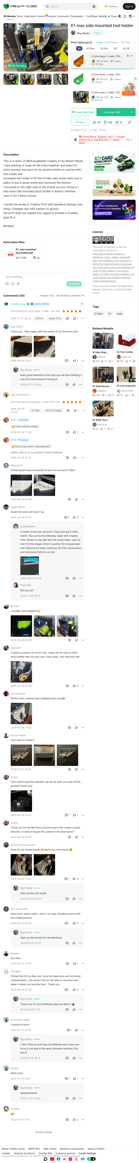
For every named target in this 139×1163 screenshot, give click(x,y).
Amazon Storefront (24, 1153)
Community (63, 16)
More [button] (101, 16)
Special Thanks (95, 1148)
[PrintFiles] (120, 16)
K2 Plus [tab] (90, 48)
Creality (6, 1153)
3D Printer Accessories (127, 42)
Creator (41, 16)
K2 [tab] (115, 48)
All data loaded (43, 1132)
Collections (30, 16)
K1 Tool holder (125, 351)
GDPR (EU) (34, 1148)
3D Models (9, 16)
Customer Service (65, 1153)
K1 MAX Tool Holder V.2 (100, 420)
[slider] (72, 311)
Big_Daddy (83, 33)
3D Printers (110, 42)
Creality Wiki (45, 1153)
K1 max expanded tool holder (127, 386)
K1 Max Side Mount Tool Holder (99, 352)
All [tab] (79, 48)
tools (119, 313)
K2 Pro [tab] (104, 48)
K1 (109, 313)
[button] (132, 16)
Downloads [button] (77, 16)
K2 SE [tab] (126, 48)
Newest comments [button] (70, 295)
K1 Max (99, 313)
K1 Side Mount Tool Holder (101, 386)
